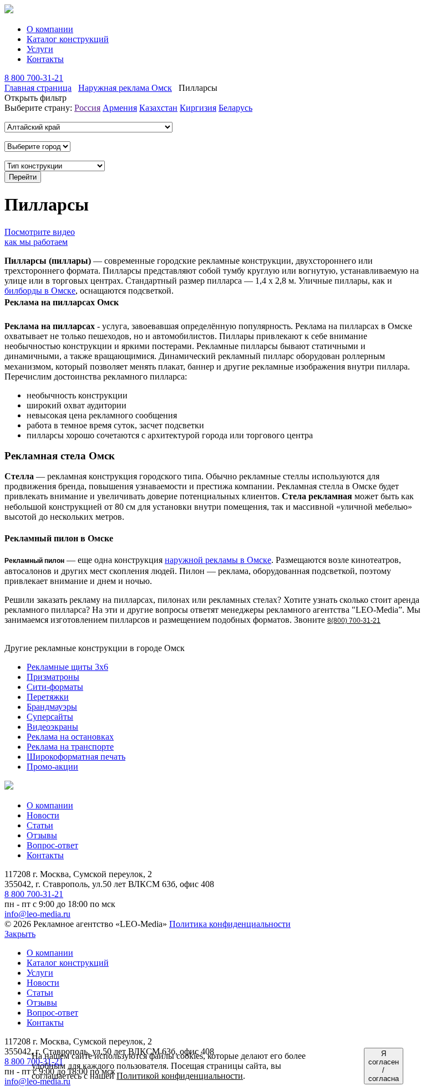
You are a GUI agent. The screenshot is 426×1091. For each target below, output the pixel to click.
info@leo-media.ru (37, 914)
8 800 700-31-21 (33, 78)
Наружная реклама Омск (125, 88)
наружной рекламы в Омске (218, 560)
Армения (120, 107)
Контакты (45, 59)
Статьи (40, 825)
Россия (87, 107)
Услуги (40, 49)
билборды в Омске (39, 290)
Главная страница (38, 88)
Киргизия (198, 107)
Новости (43, 815)
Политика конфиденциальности (230, 924)
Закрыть (20, 934)
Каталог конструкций (68, 39)
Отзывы (42, 835)
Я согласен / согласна (383, 1066)
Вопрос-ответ (52, 845)
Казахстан (158, 107)
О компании (50, 29)
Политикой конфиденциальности (179, 1075)
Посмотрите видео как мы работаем (39, 237)
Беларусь (235, 107)
